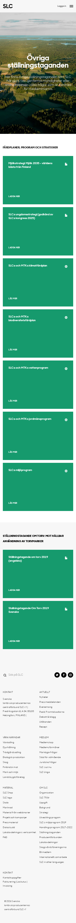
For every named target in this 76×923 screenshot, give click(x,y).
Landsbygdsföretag (14, 777)
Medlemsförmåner (49, 747)
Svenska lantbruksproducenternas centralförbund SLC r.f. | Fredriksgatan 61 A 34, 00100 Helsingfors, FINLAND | (18, 707)
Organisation (46, 793)
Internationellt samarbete (53, 857)
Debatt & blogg (47, 717)
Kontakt (8, 692)
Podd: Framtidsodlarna (52, 712)
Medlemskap (46, 743)
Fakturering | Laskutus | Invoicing (15, 884)
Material (8, 788)
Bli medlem (45, 852)
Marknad (8, 808)
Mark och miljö (10, 772)
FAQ (5, 837)
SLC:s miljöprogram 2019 (52, 823)
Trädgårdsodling (12, 752)
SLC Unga (44, 772)
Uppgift (43, 803)
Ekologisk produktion (14, 757)
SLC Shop (8, 793)
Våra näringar (11, 738)
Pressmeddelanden (50, 702)
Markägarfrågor (48, 752)
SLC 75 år (44, 798)
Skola (6, 803)
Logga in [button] (61, 6)
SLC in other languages (51, 862)
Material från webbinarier (16, 813)
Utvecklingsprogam (50, 818)
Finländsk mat (10, 767)
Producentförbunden (50, 837)
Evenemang (45, 707)
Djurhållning (9, 747)
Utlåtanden (45, 722)
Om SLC (43, 788)
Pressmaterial (10, 823)
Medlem (44, 738)
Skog (5, 762)
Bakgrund (44, 808)
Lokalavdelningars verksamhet (19, 832)
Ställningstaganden (49, 832)
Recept (43, 727)
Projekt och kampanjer (15, 818)
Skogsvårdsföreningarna (52, 847)
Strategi (43, 813)
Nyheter (43, 697)
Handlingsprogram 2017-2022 (55, 828)
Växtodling (8, 743)
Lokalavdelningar (48, 842)
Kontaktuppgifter (12, 878)
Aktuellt (44, 692)
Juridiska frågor (48, 762)
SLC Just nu (45, 767)
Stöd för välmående (50, 757)
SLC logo (7, 798)
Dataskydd (9, 828)
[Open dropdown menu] (71, 6)
